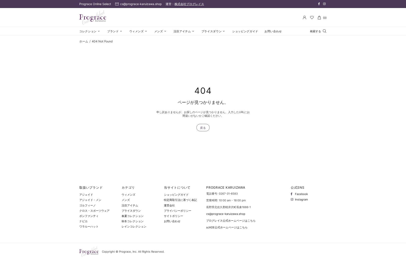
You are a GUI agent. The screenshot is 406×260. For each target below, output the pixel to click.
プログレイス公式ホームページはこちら (231, 220)
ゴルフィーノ (87, 205)
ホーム (83, 41)
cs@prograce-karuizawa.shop (225, 213)
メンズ (126, 200)
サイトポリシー (173, 216)
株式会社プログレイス (189, 4)
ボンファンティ (89, 216)
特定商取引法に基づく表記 (180, 200)
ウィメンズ (128, 194)
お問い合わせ (172, 221)
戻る (203, 127)
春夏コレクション (133, 216)
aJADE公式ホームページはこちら (227, 227)
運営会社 (169, 205)
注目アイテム (130, 205)
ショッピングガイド (176, 194)
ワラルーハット (89, 226)
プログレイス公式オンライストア (92, 17)
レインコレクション (134, 226)
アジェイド (86, 194)
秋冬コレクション (133, 221)
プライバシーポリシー (177, 210)
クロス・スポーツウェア (94, 210)
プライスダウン (131, 210)
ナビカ (83, 221)
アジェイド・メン (90, 200)
